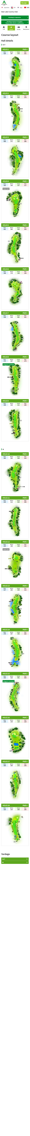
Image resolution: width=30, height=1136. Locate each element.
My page (24, 3)
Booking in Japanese (14, 17)
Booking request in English (14, 22)
